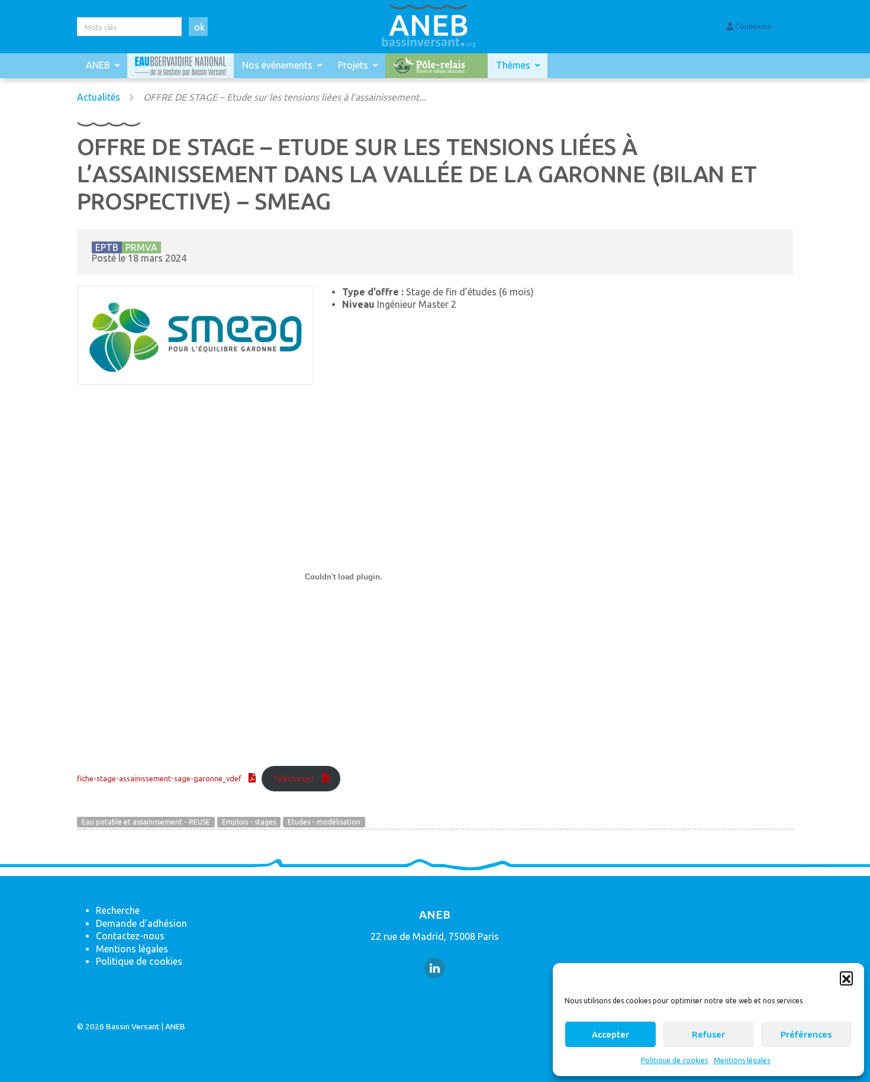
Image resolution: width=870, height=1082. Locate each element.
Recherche (118, 910)
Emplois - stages (249, 822)
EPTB (106, 247)
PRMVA (141, 247)
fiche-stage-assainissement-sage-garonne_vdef (159, 778)
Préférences (806, 1034)
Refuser (708, 1034)
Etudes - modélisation (324, 822)
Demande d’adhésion (141, 923)
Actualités (98, 97)
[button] (846, 978)
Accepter (610, 1034)
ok (199, 27)
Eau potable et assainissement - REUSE (146, 822)
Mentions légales (742, 1060)
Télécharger (293, 778)
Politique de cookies (674, 1060)
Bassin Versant (132, 1026)
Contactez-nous (130, 935)
